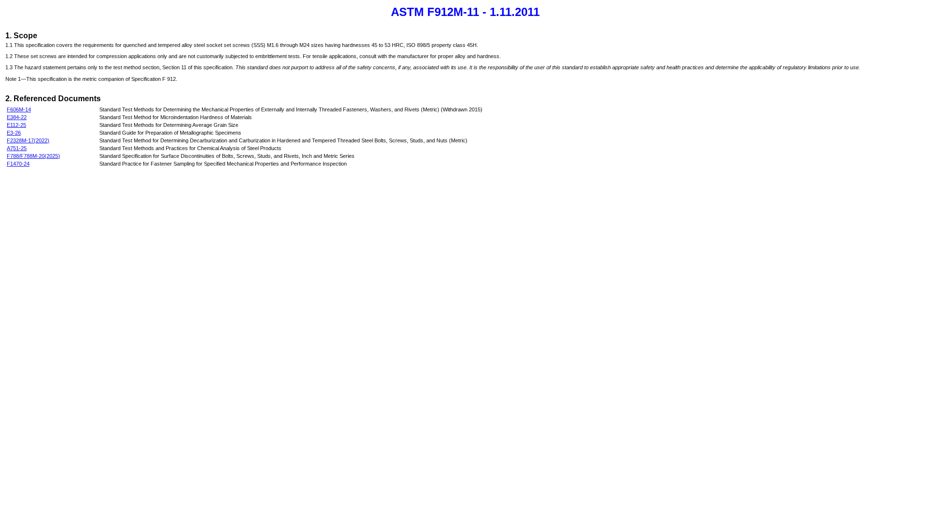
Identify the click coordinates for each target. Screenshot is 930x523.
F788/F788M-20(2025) (33, 156)
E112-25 (16, 125)
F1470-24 (18, 164)
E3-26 (14, 133)
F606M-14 (19, 109)
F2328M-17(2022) (28, 140)
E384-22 (17, 117)
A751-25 (17, 148)
